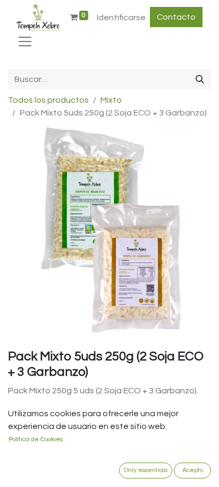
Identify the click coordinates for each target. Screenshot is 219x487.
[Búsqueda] (200, 79)
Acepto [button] (192, 470)
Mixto (111, 100)
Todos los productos (48, 100)
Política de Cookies (36, 439)
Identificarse (121, 17)
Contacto (176, 17)
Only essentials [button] (145, 470)
